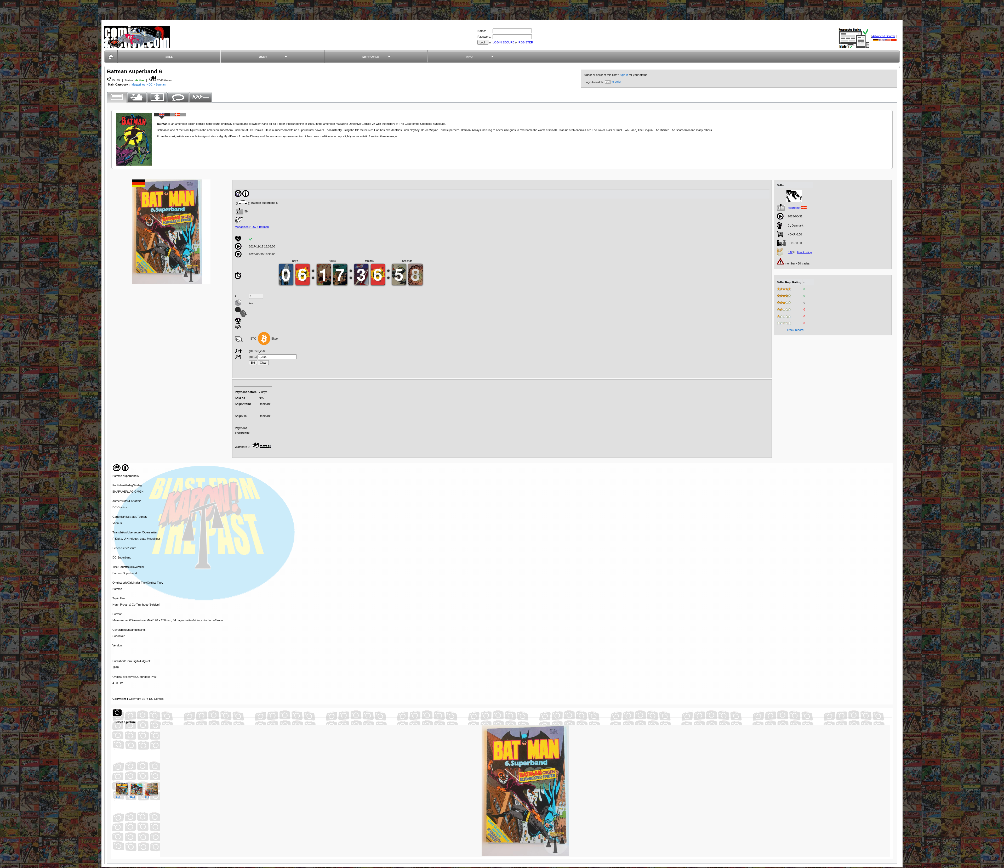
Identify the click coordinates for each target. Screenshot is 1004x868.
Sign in (624, 74)
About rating (804, 252)
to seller (616, 81)
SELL (169, 56)
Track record (795, 329)
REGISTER (525, 42)
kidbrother (794, 207)
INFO (469, 56)
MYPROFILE (370, 56)
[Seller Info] (794, 201)
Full (118, 797)
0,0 (790, 252)
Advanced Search (883, 36)
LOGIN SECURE (503, 42)
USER (263, 56)
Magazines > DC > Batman (149, 84)
